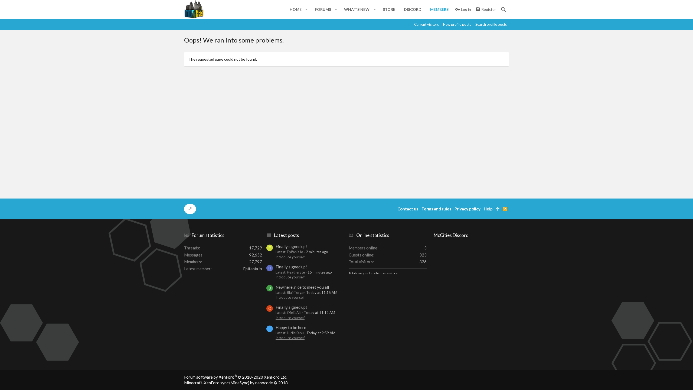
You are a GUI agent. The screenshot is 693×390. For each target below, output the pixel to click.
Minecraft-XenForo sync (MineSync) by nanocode (236, 382)
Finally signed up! (291, 246)
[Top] (497, 208)
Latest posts (286, 235)
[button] (306, 9)
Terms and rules (436, 208)
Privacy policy (467, 208)
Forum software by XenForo (235, 377)
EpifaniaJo (252, 268)
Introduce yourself (290, 257)
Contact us (407, 208)
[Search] (503, 9)
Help (488, 208)
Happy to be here (291, 327)
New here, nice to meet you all (302, 287)
